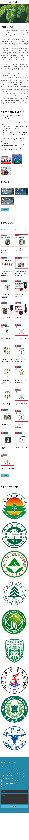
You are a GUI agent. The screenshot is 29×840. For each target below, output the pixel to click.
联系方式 (4, 791)
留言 (3, 796)
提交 (14, 806)
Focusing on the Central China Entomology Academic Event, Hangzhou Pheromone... (21, 187)
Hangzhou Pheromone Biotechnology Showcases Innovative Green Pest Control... (7, 196)
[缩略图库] (6, 159)
